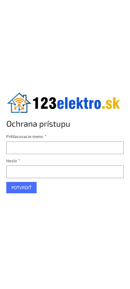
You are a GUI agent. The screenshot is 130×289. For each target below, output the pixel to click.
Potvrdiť (21, 187)
